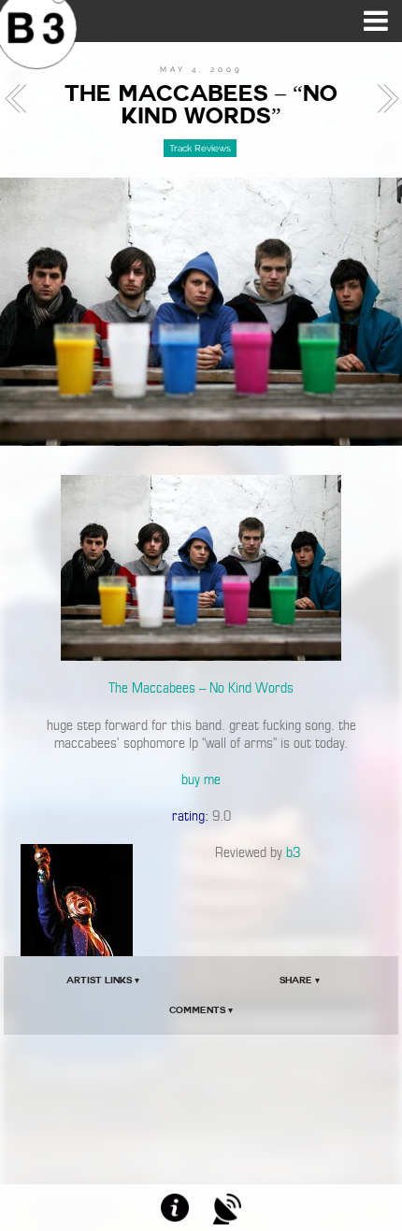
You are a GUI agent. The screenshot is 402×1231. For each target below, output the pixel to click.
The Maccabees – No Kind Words (201, 688)
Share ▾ (300, 980)
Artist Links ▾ (102, 980)
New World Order (20, 99)
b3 (293, 852)
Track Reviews (200, 148)
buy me (201, 779)
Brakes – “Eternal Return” (382, 99)
